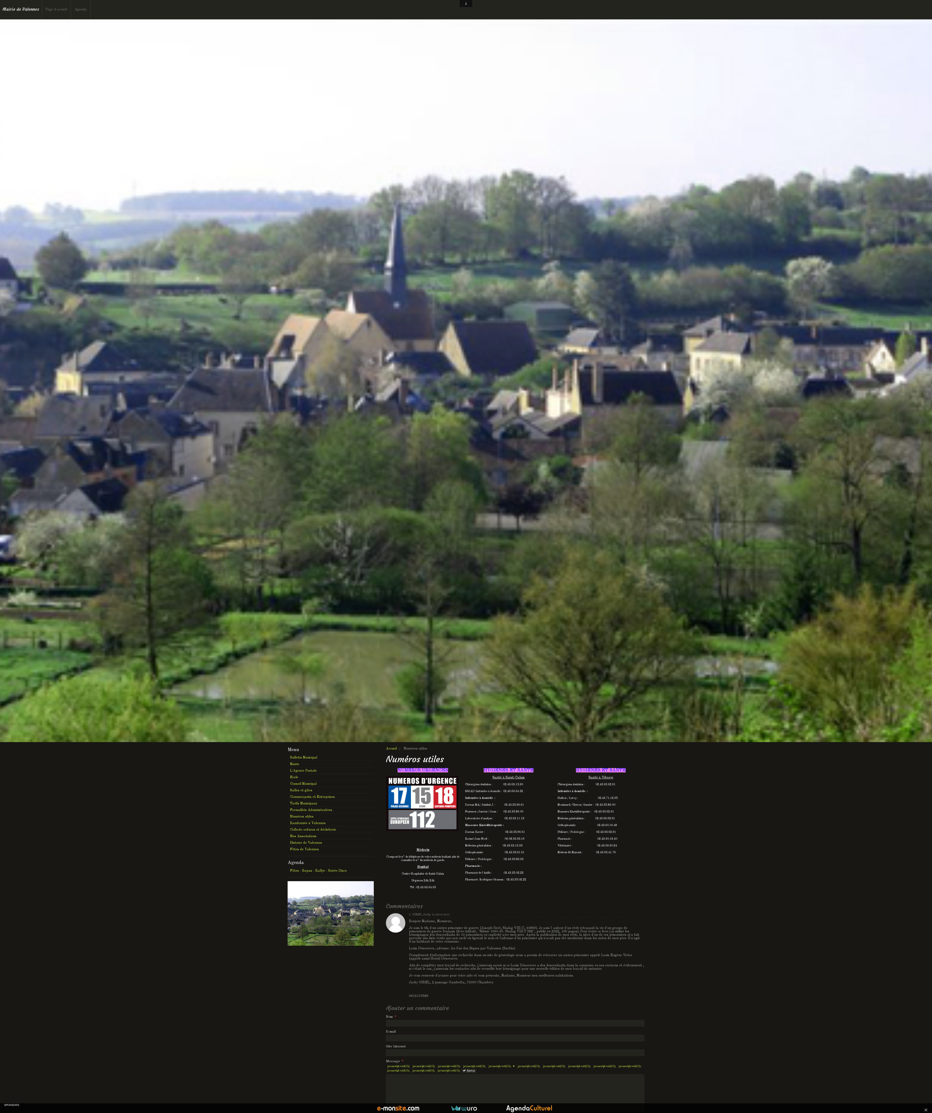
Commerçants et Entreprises (312, 797)
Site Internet (396, 1046)
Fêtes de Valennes (304, 849)
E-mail (391, 1031)
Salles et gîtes (301, 790)
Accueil (391, 748)
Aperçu (470, 1070)
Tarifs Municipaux (303, 803)
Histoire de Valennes (306, 843)
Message (393, 1061)
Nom (389, 1017)
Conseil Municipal (303, 784)
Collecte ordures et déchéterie (313, 829)
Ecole (294, 777)
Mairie (294, 764)
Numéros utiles (302, 816)
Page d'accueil (56, 9)
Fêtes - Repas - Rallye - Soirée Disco (318, 870)
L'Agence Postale (303, 770)
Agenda (81, 9)
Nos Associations (303, 836)
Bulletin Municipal (303, 757)
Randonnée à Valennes (308, 823)
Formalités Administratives (311, 810)
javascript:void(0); (398, 1066)
